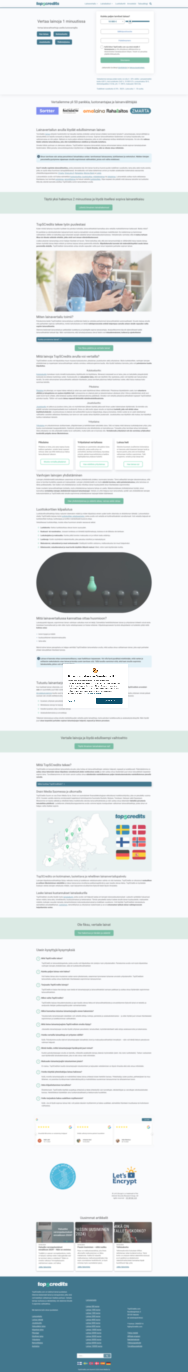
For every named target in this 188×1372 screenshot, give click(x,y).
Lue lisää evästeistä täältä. (92, 694)
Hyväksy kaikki (109, 701)
